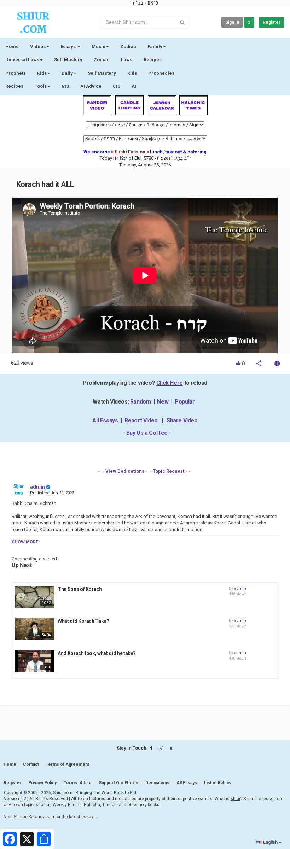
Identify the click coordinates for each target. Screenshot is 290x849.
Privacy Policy (42, 782)
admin (37, 487)
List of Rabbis (217, 782)
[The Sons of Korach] (34, 597)
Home (12, 46)
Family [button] (154, 46)
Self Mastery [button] (102, 73)
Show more (25, 542)
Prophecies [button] (161, 73)
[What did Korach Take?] (34, 629)
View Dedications (124, 471)
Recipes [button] (14, 86)
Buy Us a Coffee (147, 432)
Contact (31, 764)
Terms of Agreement (67, 764)
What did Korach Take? (83, 621)
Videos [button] (38, 46)
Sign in (232, 22)
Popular (185, 401)
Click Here (169, 383)
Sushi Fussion (130, 151)
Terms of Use (78, 782)
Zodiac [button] (128, 46)
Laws (126, 59)
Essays (68, 46)
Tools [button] (41, 86)
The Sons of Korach (80, 589)
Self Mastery (68, 59)
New (162, 401)
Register (271, 22)
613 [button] (116, 86)
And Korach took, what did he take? (97, 653)
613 (65, 86)
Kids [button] (42, 73)
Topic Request (168, 471)
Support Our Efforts (118, 782)
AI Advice (91, 86)
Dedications (157, 782)
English (270, 842)
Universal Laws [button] (22, 59)
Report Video (141, 420)
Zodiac (102, 59)
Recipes (153, 59)
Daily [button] (67, 73)
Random (140, 401)
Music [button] (98, 46)
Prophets (15, 73)
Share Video (182, 420)
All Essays (105, 420)
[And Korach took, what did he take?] (34, 661)
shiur (235, 798)
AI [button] (134, 86)
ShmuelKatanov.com (34, 816)
